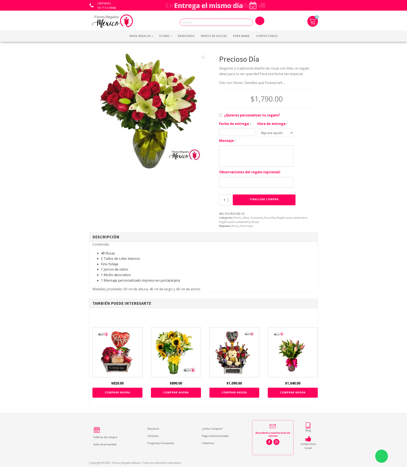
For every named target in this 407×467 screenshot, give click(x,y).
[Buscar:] (217, 22)
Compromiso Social (308, 446)
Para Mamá (241, 36)
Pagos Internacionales (215, 436)
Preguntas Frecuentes (161, 443)
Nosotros (153, 429)
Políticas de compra (105, 437)
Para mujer (246, 226)
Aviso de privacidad (104, 444)
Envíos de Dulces (214, 36)
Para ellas (270, 218)
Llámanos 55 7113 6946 (106, 5)
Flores (164, 36)
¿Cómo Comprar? (212, 429)
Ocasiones (256, 218)
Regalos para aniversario (292, 218)
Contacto (153, 436)
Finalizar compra (264, 199)
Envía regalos (140, 36)
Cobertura (208, 443)
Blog (308, 430)
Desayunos (186, 36)
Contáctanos (266, 36)
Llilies (245, 218)
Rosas (255, 222)
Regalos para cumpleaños (235, 222)
